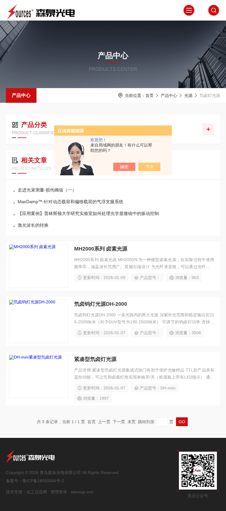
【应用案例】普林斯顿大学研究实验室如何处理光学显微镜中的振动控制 (88, 213)
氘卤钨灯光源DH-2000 (100, 304)
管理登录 (59, 492)
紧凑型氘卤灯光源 (95, 359)
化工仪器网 (36, 492)
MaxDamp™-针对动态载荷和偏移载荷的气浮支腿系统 (70, 201)
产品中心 (21, 95)
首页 (149, 95)
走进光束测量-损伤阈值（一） (47, 189)
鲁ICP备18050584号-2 (43, 480)
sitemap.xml (82, 492)
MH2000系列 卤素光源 (100, 249)
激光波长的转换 (33, 225)
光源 (188, 95)
